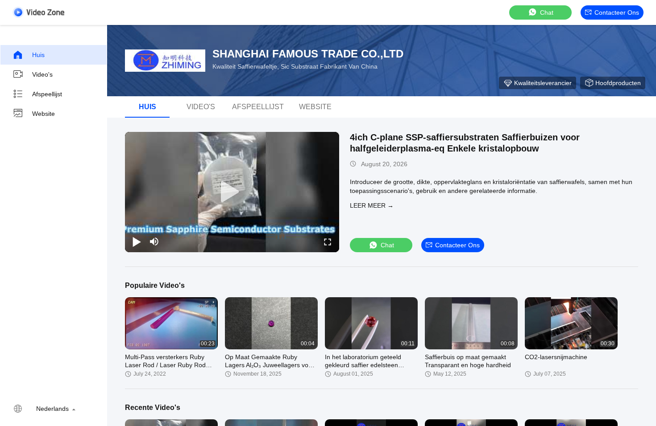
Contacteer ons (616, 12)
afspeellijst (258, 107)
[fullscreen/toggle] (327, 241)
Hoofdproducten (618, 82)
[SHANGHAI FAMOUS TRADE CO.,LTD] (165, 60)
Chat (546, 12)
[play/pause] (136, 241)
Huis (38, 54)
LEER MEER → (372, 205)
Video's (42, 74)
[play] (232, 192)
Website (43, 113)
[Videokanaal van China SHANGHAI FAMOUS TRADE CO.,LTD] (38, 12)
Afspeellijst (47, 94)
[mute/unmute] (154, 241)
